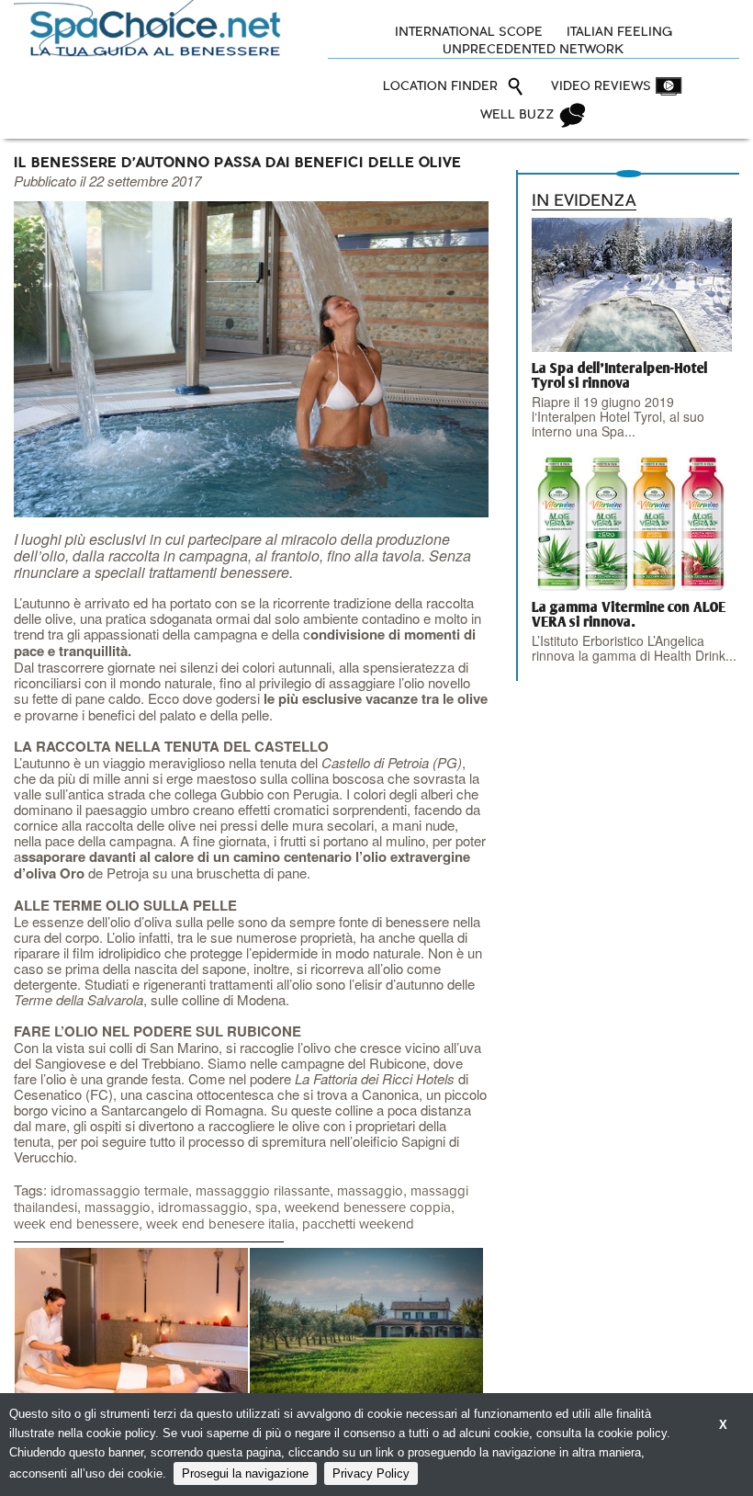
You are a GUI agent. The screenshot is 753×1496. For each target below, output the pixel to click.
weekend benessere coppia (368, 1208)
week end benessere (76, 1224)
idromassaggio (203, 1208)
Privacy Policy (371, 1473)
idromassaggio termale (119, 1191)
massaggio (370, 1191)
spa (266, 1208)
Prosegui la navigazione (245, 1473)
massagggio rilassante (263, 1191)
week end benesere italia (220, 1224)
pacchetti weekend (358, 1224)
